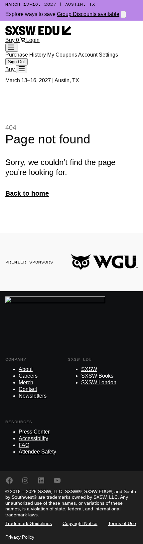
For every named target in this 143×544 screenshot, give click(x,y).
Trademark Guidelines (28, 523)
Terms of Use (122, 523)
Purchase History (26, 55)
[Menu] (21, 69)
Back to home (27, 193)
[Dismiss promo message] (123, 14)
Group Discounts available (88, 14)
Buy (10, 40)
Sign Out (16, 61)
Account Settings (98, 55)
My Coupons (62, 55)
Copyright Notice (80, 523)
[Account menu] (11, 48)
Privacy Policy (19, 537)
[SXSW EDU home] (38, 33)
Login (33, 40)
